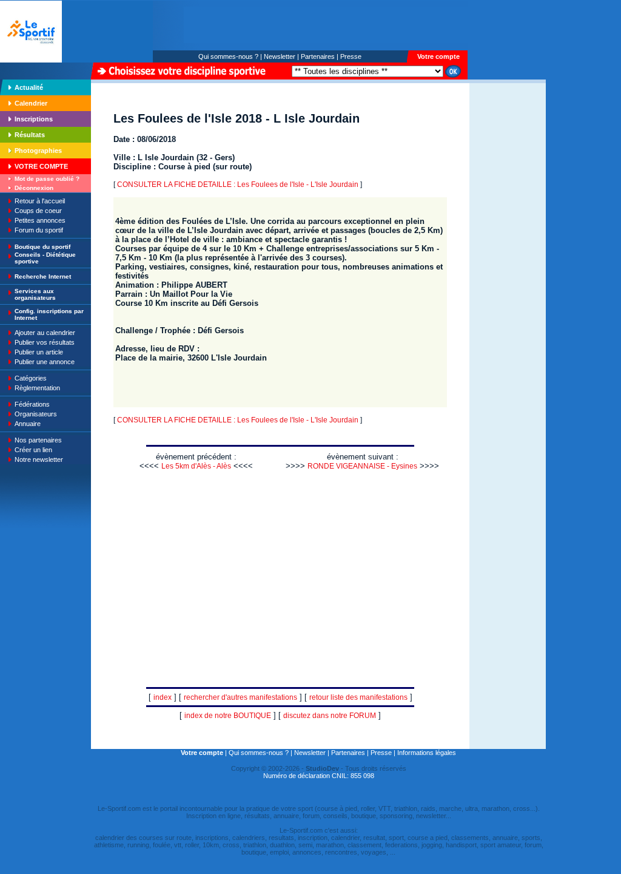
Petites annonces (40, 220)
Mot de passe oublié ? (47, 178)
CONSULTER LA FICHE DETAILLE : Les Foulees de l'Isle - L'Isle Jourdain (237, 184)
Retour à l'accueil (40, 201)
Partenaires (318, 56)
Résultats (30, 134)
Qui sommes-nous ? (228, 56)
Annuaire (28, 423)
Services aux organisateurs (35, 294)
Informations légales (426, 752)
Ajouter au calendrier (45, 332)
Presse (350, 56)
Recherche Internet (43, 276)
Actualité (29, 87)
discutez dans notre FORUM (329, 715)
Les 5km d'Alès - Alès (196, 466)
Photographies (38, 150)
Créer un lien (33, 449)
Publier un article (39, 352)
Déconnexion (34, 188)
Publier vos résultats (45, 342)
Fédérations (32, 404)
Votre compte (438, 56)
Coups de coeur (38, 210)
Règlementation (37, 387)
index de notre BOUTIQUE (227, 715)
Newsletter (279, 56)
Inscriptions (34, 119)
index (162, 697)
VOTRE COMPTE (41, 166)
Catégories (31, 378)
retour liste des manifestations (358, 697)
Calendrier (31, 103)
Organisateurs (36, 414)
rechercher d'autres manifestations (240, 697)
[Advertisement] (507, 166)
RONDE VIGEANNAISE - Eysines (362, 466)
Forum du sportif (39, 230)
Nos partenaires (38, 440)
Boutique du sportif (42, 246)
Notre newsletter (39, 459)
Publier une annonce (45, 361)
